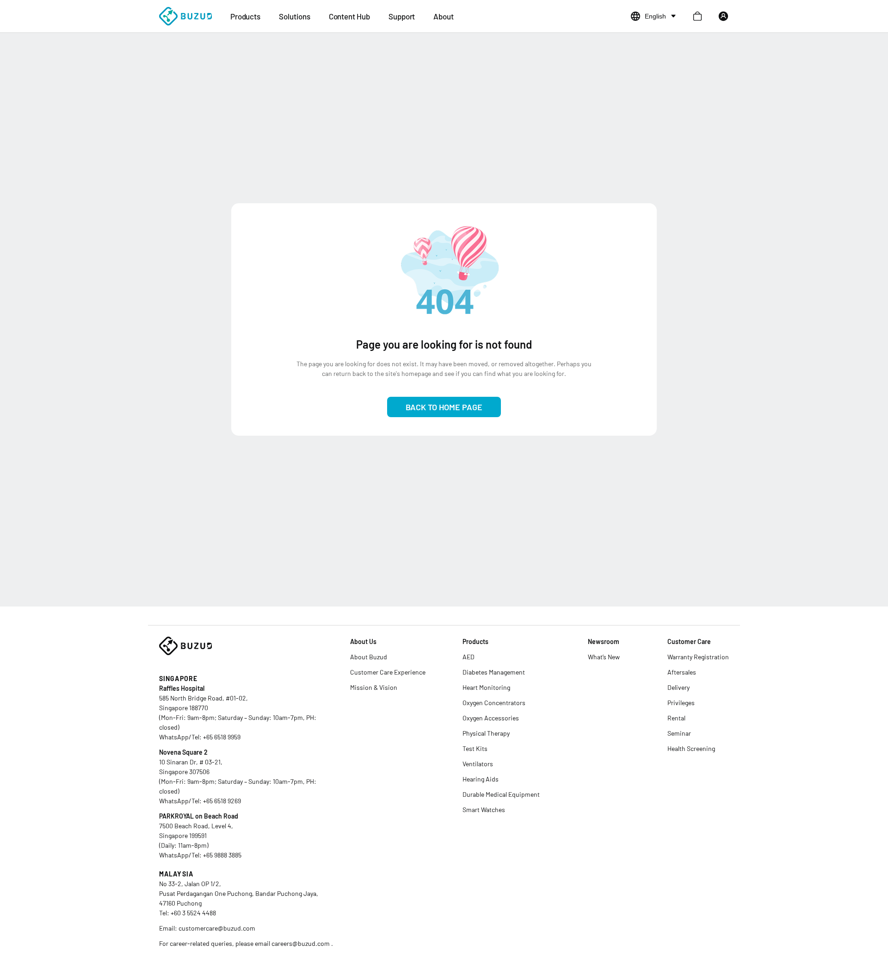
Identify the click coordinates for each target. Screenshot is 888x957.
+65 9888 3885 (222, 855)
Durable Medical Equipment (501, 794)
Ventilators (477, 764)
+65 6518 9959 (221, 737)
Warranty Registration (698, 657)
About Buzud (368, 657)
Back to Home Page (444, 407)
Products (245, 16)
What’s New (604, 657)
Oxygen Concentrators (493, 703)
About (443, 16)
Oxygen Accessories (490, 718)
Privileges (681, 703)
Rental (676, 718)
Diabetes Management (493, 672)
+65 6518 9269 (222, 801)
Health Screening (691, 748)
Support (401, 16)
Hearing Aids (480, 779)
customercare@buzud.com (217, 928)
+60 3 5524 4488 (193, 913)
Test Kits (474, 748)
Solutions (294, 16)
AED (468, 657)
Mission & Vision (373, 687)
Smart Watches (483, 809)
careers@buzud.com (301, 943)
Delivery (678, 687)
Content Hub (349, 16)
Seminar (679, 733)
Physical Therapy (486, 733)
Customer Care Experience (388, 672)
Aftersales (681, 672)
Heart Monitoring (486, 687)
